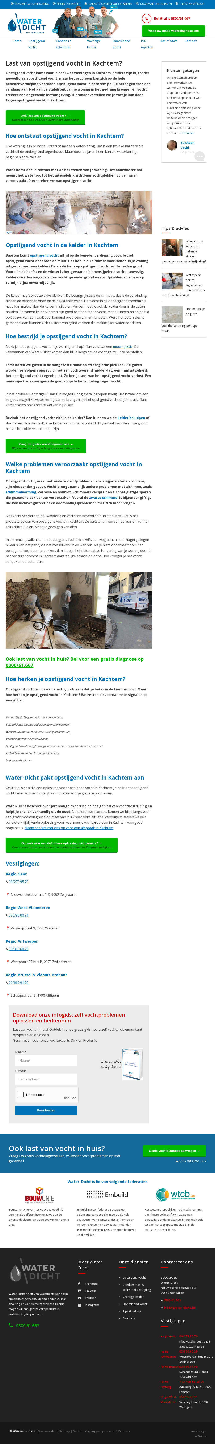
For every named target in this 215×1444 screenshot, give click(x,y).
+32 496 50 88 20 (191, 1382)
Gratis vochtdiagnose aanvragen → (174, 1150)
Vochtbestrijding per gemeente (94, 1431)
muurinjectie (123, 346)
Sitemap (64, 1431)
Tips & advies (132, 1311)
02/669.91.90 (18, 982)
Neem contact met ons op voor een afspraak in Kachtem (69, 828)
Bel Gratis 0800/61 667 (172, 18)
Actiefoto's (169, 41)
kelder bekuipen (131, 417)
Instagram (92, 1305)
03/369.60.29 (18, 949)
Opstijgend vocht (36, 44)
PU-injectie (146, 44)
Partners (124, 1431)
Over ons (129, 1318)
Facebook (91, 1284)
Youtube (90, 1298)
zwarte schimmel (103, 497)
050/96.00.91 (18, 915)
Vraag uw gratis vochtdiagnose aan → (46, 446)
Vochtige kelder (94, 44)
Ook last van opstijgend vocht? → (45, 117)
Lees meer (187, 133)
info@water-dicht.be (180, 1308)
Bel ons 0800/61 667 (190, 1161)
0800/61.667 (19, 665)
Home (16, 41)
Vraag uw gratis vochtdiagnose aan (173, 30)
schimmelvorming (21, 492)
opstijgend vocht (44, 255)
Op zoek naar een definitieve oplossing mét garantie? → (61, 845)
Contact (191, 41)
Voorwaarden (47, 1431)
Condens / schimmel (63, 44)
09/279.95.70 (18, 881)
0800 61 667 (27, 1325)
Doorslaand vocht (121, 44)
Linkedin (90, 1291)
